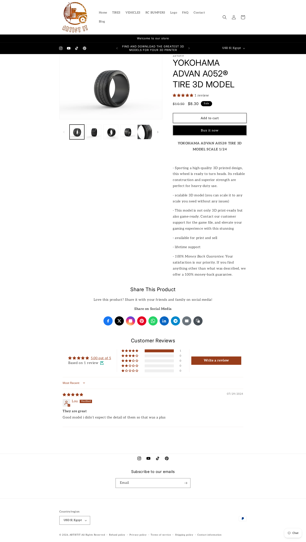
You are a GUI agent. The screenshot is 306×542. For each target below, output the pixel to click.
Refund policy (117, 534)
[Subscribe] (185, 483)
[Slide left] (63, 132)
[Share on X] (119, 320)
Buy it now (210, 130)
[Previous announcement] (117, 48)
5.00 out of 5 (101, 358)
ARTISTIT (75, 534)
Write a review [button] (216, 361)
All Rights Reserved (93, 534)
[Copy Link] (198, 320)
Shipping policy (184, 534)
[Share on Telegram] (175, 320)
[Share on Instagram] (130, 320)
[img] (73, 395)
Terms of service (161, 534)
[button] (224, 17)
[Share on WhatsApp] (153, 320)
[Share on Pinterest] (141, 320)
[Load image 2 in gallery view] (93, 132)
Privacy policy (138, 534)
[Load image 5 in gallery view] (144, 132)
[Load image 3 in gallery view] (110, 132)
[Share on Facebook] (108, 320)
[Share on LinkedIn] (164, 320)
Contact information (209, 534)
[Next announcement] (189, 48)
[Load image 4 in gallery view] (127, 132)
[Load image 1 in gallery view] (77, 132)
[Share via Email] (186, 320)
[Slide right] (157, 132)
